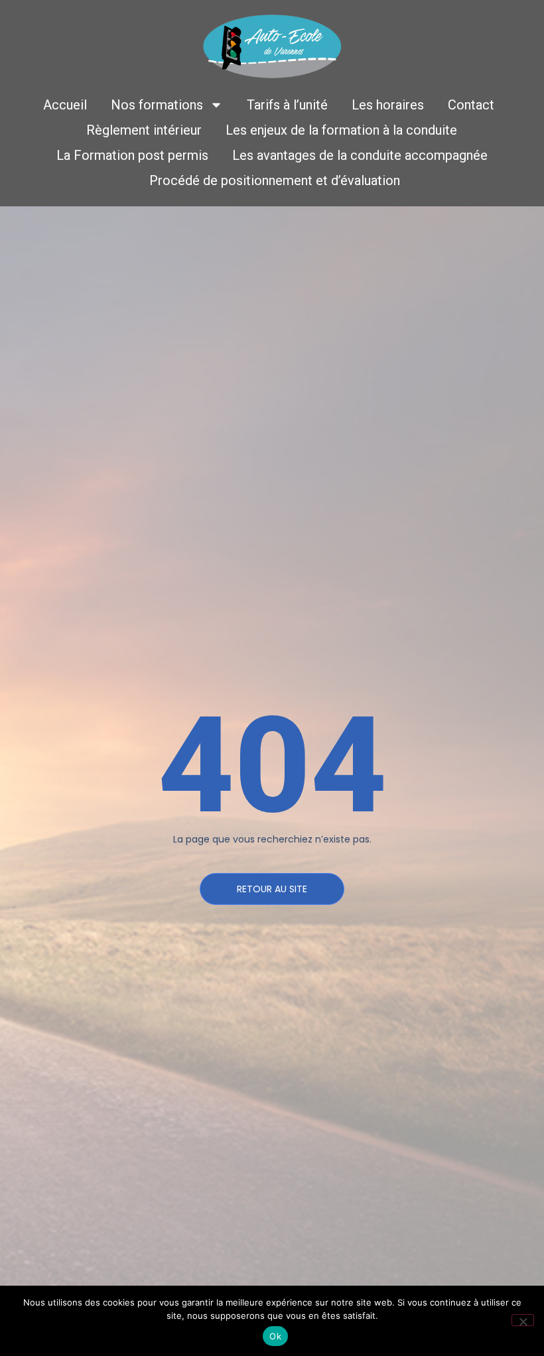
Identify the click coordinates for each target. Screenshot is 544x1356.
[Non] (522, 1320)
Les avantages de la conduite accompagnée (360, 155)
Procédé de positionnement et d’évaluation (274, 180)
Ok (275, 1336)
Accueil (65, 105)
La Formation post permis (132, 155)
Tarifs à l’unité (287, 105)
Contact (471, 105)
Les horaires (388, 105)
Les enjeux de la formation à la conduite (341, 130)
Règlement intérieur (144, 130)
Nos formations (157, 105)
